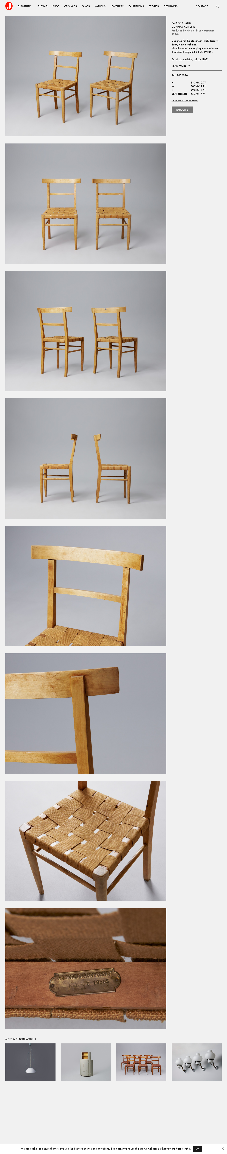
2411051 (203, 59)
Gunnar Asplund (183, 26)
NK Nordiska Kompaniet (200, 30)
